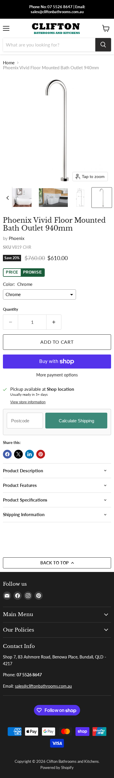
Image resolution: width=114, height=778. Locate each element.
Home (9, 62)
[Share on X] (18, 454)
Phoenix (16, 238)
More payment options (57, 375)
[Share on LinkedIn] (29, 454)
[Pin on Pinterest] (40, 454)
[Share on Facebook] (7, 454)
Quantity (10, 309)
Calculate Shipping (76, 420)
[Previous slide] (7, 197)
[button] (21, 198)
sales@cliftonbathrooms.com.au (43, 686)
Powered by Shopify (57, 767)
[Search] (103, 44)
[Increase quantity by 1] (53, 322)
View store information (28, 402)
